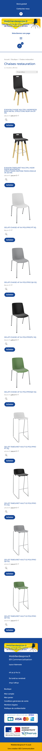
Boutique (14, 59)
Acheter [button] (9, 125)
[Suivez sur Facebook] (21, 13)
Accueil (6, 59)
